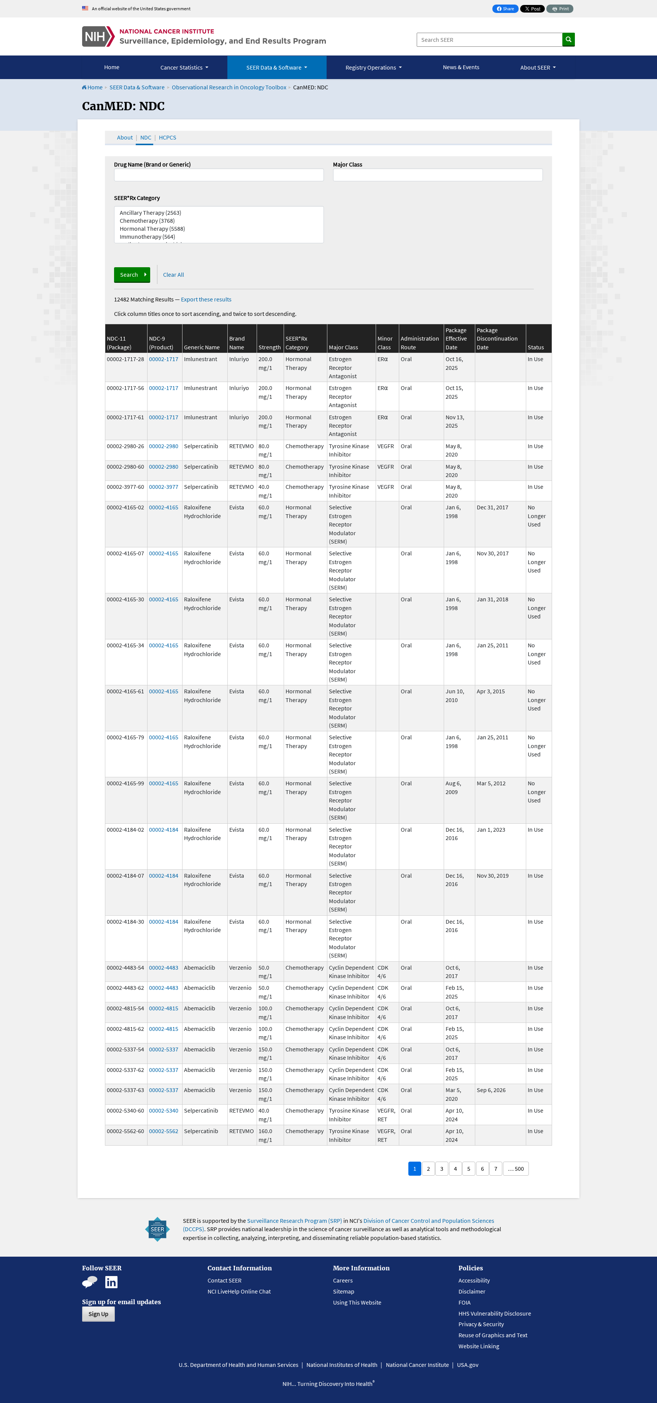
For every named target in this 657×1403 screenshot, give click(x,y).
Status (536, 347)
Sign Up (98, 1313)
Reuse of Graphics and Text (493, 1335)
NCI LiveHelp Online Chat (239, 1291)
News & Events (461, 67)
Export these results (206, 299)
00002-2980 (163, 446)
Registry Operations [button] (371, 67)
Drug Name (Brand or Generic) (152, 164)
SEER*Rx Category (137, 197)
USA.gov (467, 1364)
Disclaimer (472, 1291)
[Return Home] (204, 36)
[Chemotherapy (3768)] (219, 221)
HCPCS (167, 137)
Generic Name (202, 347)
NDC (145, 137)
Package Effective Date (456, 338)
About (125, 137)
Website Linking (479, 1346)
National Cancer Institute (417, 1364)
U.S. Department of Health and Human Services (238, 1364)
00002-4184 (163, 829)
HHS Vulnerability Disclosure (495, 1313)
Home (111, 67)
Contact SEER (224, 1280)
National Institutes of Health (342, 1364)
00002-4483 (163, 967)
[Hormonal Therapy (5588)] (219, 229)
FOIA (465, 1302)
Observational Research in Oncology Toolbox (229, 87)
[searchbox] (337, 174)
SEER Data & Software (137, 87)
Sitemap (343, 1291)
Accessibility (474, 1280)
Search (129, 274)
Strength (270, 347)
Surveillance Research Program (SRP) (294, 1220)
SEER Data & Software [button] (274, 67)
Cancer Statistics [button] (182, 67)
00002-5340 (163, 1110)
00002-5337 (163, 1049)
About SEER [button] (536, 67)
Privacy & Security (481, 1324)
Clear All (173, 274)
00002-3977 (163, 486)
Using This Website (357, 1302)
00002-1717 (163, 359)
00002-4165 (163, 507)
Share (508, 9)
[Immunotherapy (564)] (219, 237)
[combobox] (438, 174)
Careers (343, 1280)
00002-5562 (163, 1131)
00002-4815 (163, 1008)
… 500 (516, 1168)
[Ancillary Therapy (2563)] (219, 213)
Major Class (347, 164)
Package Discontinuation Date (497, 338)
